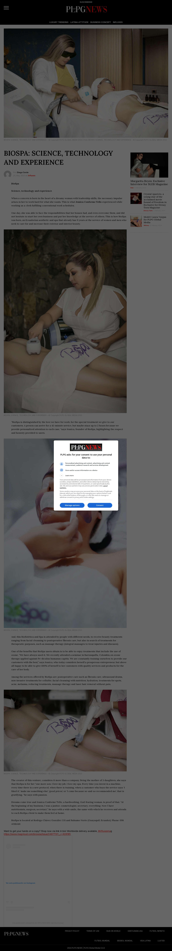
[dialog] (86, 475)
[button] (86, 475)
